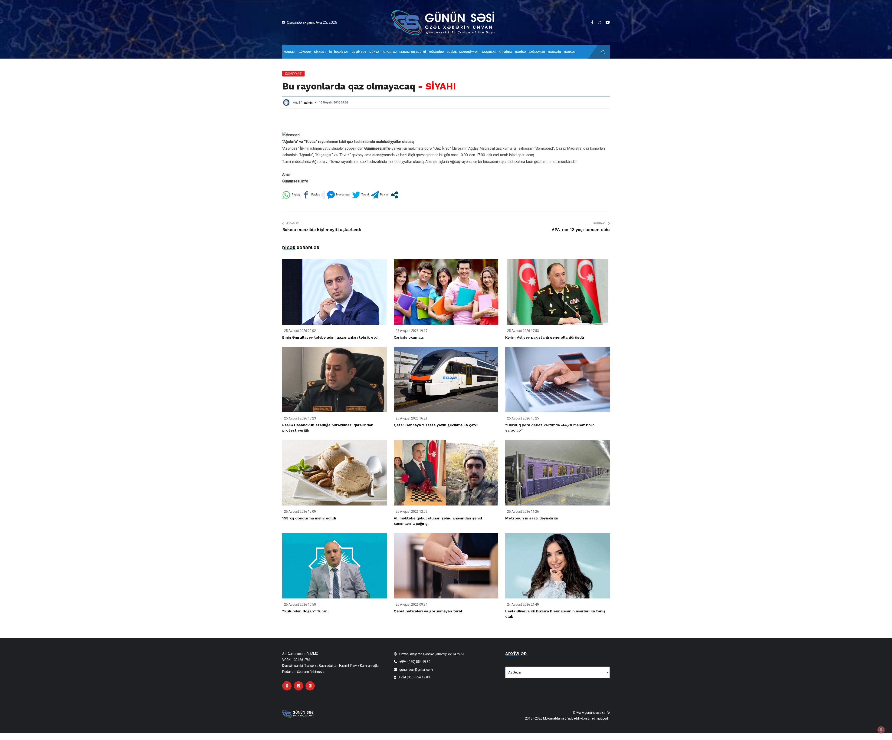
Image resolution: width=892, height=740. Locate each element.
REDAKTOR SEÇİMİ (412, 51)
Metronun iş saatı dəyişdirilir (531, 518)
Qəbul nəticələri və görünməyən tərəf (428, 611)
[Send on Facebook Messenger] (338, 195)
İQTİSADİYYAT (339, 51)
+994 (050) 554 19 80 (414, 662)
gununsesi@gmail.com (416, 669)
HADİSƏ (520, 51)
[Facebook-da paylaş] (311, 195)
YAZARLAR (489, 51)
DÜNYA (374, 51)
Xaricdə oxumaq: (409, 337)
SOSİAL (451, 51)
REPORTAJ (389, 51)
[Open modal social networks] (394, 195)
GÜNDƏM (305, 51)
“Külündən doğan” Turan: (305, 611)
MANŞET (290, 51)
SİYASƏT (320, 51)
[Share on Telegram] (380, 195)
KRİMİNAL (505, 51)
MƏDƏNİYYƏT (469, 51)
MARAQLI (570, 51)
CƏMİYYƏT (359, 51)
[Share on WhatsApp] (291, 195)
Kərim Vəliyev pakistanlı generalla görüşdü (544, 337)
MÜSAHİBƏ (436, 51)
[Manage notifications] (881, 729)
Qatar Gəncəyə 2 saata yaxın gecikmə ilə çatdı (436, 425)
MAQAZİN (554, 51)
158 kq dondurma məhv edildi (309, 518)
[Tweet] (360, 195)
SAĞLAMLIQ (536, 51)
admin (308, 102)
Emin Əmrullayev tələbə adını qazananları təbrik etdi (330, 337)
